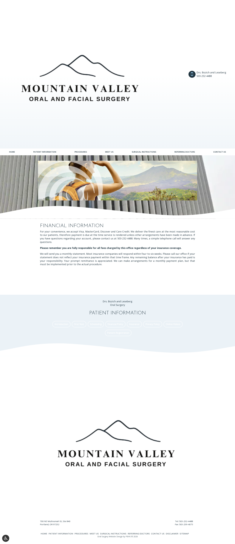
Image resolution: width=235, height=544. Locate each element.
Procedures (81, 152)
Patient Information (44, 152)
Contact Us (219, 152)
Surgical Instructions (144, 152)
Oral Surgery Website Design (110, 536)
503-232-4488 (125, 238)
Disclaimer (172, 533)
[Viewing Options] (5, 538)
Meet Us (109, 152)
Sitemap (184, 533)
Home (12, 152)
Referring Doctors (184, 152)
